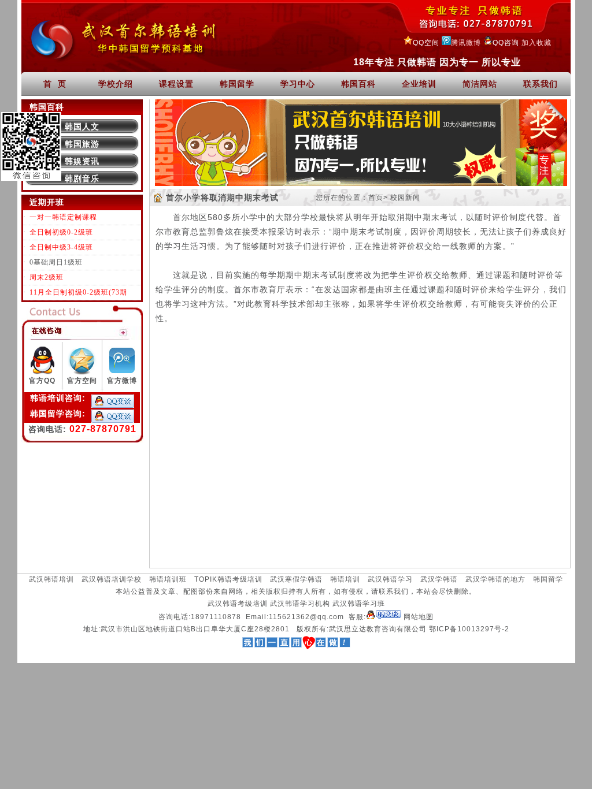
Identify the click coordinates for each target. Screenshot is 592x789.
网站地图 (419, 617)
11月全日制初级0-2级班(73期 (78, 292)
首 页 (54, 83)
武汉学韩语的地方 (495, 579)
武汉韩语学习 (390, 579)
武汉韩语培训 (51, 579)
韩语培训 (345, 579)
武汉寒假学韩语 (296, 579)
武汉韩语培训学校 (112, 579)
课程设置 (176, 83)
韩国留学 (237, 83)
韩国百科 (358, 83)
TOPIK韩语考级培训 (228, 579)
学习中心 (297, 83)
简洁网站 (479, 83)
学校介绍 (115, 83)
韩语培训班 (168, 579)
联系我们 (540, 83)
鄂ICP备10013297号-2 (469, 629)
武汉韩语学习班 (358, 604)
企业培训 (419, 83)
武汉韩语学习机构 (300, 604)
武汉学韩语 (439, 579)
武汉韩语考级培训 (238, 604)
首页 (375, 197)
